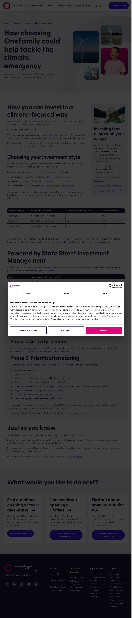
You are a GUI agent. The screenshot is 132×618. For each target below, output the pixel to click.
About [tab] (105, 293)
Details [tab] (66, 293)
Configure (64, 330)
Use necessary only (28, 330)
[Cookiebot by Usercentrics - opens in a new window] (111, 286)
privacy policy (91, 318)
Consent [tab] (27, 293)
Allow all (104, 330)
